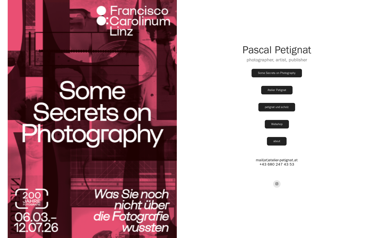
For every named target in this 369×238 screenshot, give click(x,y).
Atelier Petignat (277, 90)
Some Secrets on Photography (277, 73)
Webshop (277, 124)
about (276, 141)
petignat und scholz (277, 107)
